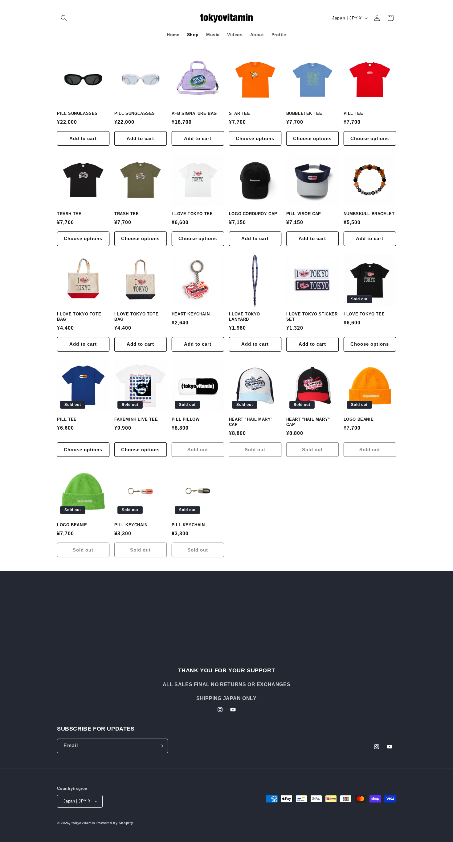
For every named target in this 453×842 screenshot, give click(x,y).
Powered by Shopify (114, 823)
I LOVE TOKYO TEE (192, 213)
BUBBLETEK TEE (304, 113)
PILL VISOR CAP (303, 213)
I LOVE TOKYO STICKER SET (312, 317)
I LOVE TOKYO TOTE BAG (79, 317)
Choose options (255, 138)
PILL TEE (353, 113)
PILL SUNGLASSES (77, 113)
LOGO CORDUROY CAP (253, 213)
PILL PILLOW (186, 419)
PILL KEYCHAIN (131, 525)
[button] (64, 18)
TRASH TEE (69, 213)
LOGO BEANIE (359, 419)
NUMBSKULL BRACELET (369, 213)
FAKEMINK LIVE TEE (136, 419)
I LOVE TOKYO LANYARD (244, 317)
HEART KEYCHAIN (191, 314)
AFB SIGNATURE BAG (194, 113)
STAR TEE (239, 113)
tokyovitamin (83, 823)
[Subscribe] (161, 746)
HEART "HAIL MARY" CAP (251, 422)
